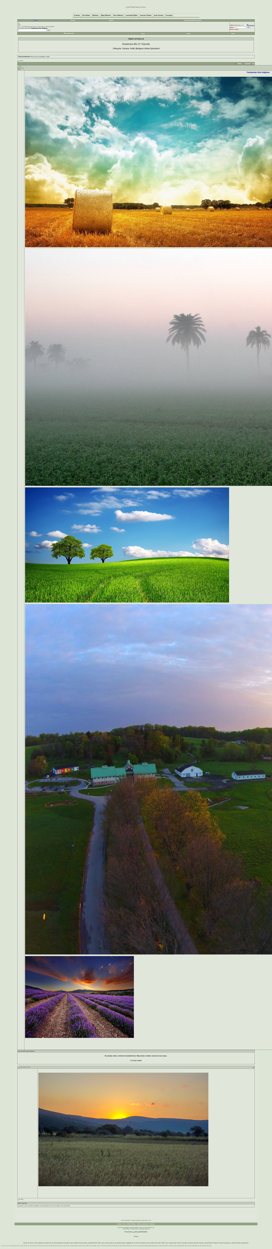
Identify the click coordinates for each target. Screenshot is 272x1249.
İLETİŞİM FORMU (136, 1060)
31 (55, 1245)
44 (85, 1245)
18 (30, 1245)
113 (203, 1245)
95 (164, 1245)
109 (196, 1245)
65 (110, 1245)
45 (83, 1245)
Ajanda (189, 33)
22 (38, 1245)
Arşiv (124, 1224)
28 (49, 1245)
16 (26, 1245)
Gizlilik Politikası (131, 1224)
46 (87, 1245)
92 (158, 1245)
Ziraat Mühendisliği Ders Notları (192, 20)
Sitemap (73, 20)
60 (120, 1245)
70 (91, 1245)
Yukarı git (152, 1224)
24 (41, 1245)
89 (152, 1245)
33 (59, 1245)
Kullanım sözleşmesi (142, 1224)
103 (178, 1245)
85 (145, 1245)
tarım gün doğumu (65, 1205)
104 (180, 1245)
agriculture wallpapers (34, 1205)
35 (64, 1245)
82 (143, 1245)
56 (116, 1245)
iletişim (216, 1243)
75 (133, 1245)
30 (53, 1245)
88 (150, 1245)
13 (20, 1245)
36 (66, 1245)
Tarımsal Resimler (49, 26)
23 (39, 1245)
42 (80, 1245)
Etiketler (111, 20)
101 (173, 1245)
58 (122, 1245)
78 (135, 1245)
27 (47, 1245)
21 (36, 1245)
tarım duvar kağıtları (55, 1205)
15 (24, 1245)
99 (76, 1245)
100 (170, 1245)
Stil (253, 63)
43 (82, 1245)
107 (190, 1245)
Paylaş (239, 63)
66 (126, 1245)
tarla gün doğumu (44, 1205)
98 (148, 1245)
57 (118, 1245)
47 (89, 1245)
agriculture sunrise (23, 1205)
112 (200, 1245)
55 (114, 1245)
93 (160, 1245)
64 (112, 1245)
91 (156, 1245)
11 (15, 1245)
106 (185, 1245)
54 (108, 1245)
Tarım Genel (40, 26)
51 (99, 1245)
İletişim (119, 1224)
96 (166, 1245)
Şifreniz (232, 27)
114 (205, 1245)
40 (74, 1245)
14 (22, 1245)
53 (106, 1245)
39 (72, 1245)
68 (129, 1245)
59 (124, 1245)
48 (95, 1245)
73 (101, 1245)
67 (18, 1245)
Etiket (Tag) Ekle (22, 1203)
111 (198, 1245)
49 (103, 1245)
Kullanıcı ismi (233, 25)
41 (78, 1245)
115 (208, 1245)
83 (141, 1245)
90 (154, 1245)
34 (61, 1245)
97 (168, 1245)
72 (62, 1245)
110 (188, 1245)
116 (210, 1245)
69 (127, 1245)
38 (70, 1245)
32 (57, 1245)
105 (183, 1245)
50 (93, 1245)
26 (45, 1245)
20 (34, 1245)
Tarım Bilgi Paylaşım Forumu (28, 26)
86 (147, 1245)
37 (68, 1245)
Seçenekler (248, 63)
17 (28, 1245)
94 (162, 1245)
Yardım (143, 33)
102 (175, 1245)
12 (17, 1245)
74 (97, 1245)
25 (43, 1245)
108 (193, 1245)
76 (131, 1245)
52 (105, 1245)
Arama (233, 33)
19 (32, 1245)
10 (13, 1245)
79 (137, 1245)
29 (51, 1245)
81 (139, 1245)
